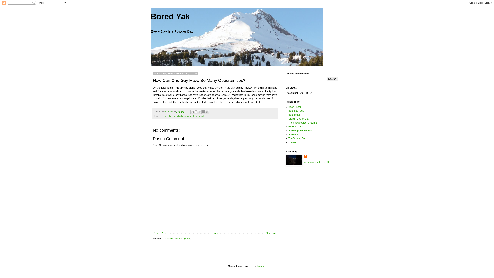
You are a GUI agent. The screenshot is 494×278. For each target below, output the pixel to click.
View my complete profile (317, 162)
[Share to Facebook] (203, 112)
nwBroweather (296, 126)
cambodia (166, 116)
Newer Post (160, 233)
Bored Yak (170, 16)
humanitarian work (180, 116)
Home (216, 233)
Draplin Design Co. (298, 118)
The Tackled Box (297, 138)
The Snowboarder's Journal (302, 122)
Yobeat (292, 142)
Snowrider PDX (296, 134)
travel (201, 116)
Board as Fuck (296, 110)
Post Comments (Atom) (179, 238)
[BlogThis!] (196, 112)
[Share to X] (200, 112)
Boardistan (294, 115)
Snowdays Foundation (300, 130)
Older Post (271, 233)
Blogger (261, 266)
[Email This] (192, 112)
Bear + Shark (295, 107)
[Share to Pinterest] (207, 112)
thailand (193, 116)
